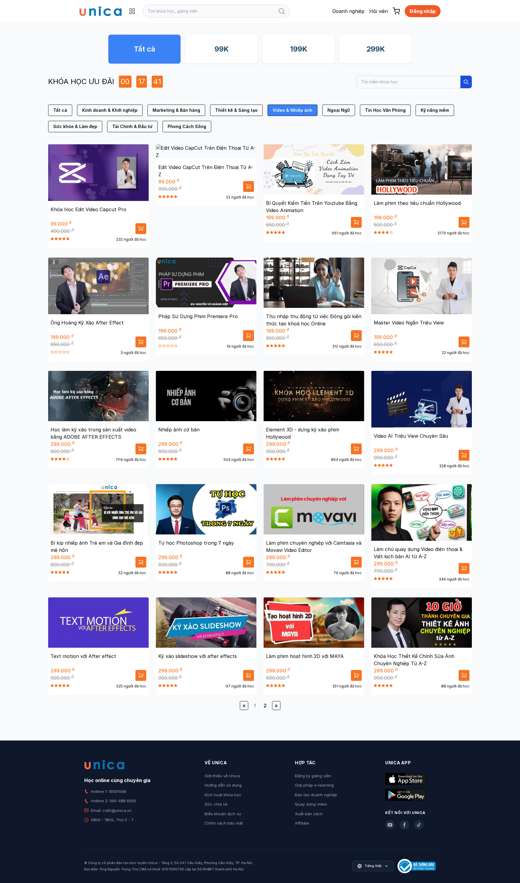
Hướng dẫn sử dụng (223, 785)
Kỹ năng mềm (435, 110)
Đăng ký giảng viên (313, 775)
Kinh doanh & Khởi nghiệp (110, 110)
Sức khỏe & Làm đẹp (75, 126)
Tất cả (144, 49)
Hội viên (378, 11)
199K (298, 49)
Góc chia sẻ (216, 804)
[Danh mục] (132, 11)
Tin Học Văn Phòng (385, 110)
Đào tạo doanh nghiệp (316, 794)
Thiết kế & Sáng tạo (236, 110)
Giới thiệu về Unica (222, 775)
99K (222, 49)
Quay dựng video (311, 804)
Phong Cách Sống (187, 126)
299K (375, 49)
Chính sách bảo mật (224, 823)
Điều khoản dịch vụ (223, 813)
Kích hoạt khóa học (223, 794)
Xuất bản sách (309, 813)
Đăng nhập (423, 11)
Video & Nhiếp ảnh (292, 110)
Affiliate (302, 823)
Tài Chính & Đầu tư (132, 126)
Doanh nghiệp (348, 11)
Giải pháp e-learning (314, 785)
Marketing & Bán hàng (176, 110)
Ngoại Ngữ (338, 110)
